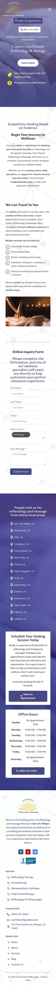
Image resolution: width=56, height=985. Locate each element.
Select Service (17, 429)
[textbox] (28, 441)
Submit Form (20, 471)
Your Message (17, 448)
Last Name (15, 401)
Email (13, 415)
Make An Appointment (28, 696)
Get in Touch (28, 62)
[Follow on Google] (35, 851)
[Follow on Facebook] (20, 851)
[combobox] (28, 438)
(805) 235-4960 (28, 770)
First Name (15, 387)
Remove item (27, 435)
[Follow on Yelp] (28, 851)
